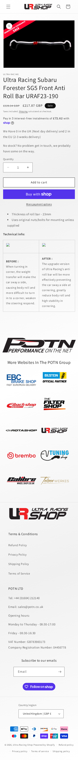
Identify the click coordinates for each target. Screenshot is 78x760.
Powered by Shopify (44, 744)
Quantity (8, 159)
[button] (8, 6)
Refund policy (66, 744)
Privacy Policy (17, 554)
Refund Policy (17, 545)
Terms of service (40, 751)
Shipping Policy (18, 564)
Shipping (23, 111)
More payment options (39, 204)
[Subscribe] (59, 672)
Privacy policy (19, 751)
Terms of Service (19, 573)
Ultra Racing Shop (23, 744)
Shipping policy (61, 751)
